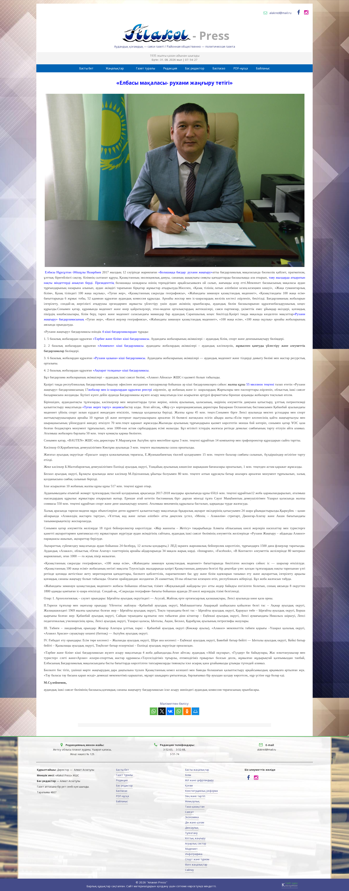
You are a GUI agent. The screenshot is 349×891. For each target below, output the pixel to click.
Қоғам (189, 785)
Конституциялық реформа (201, 791)
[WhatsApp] (153, 711)
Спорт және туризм (197, 859)
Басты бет (86, 68)
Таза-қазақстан (194, 806)
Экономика (192, 817)
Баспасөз (218, 68)
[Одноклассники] (187, 711)
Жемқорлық (192, 801)
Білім (188, 775)
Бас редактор (194, 68)
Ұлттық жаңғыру (195, 838)
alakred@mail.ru (280, 13)
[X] (162, 711)
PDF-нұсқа (240, 68)
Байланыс (263, 68)
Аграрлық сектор (195, 843)
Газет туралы (145, 68)
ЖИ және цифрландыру (199, 780)
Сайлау (189, 870)
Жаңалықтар (115, 68)
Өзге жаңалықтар (196, 864)
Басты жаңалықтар (197, 769)
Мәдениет (191, 848)
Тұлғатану (191, 833)
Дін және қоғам (194, 822)
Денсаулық (191, 827)
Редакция (170, 68)
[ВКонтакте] (170, 711)
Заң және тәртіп (195, 796)
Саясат (189, 812)
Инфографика (193, 854)
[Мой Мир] (195, 711)
